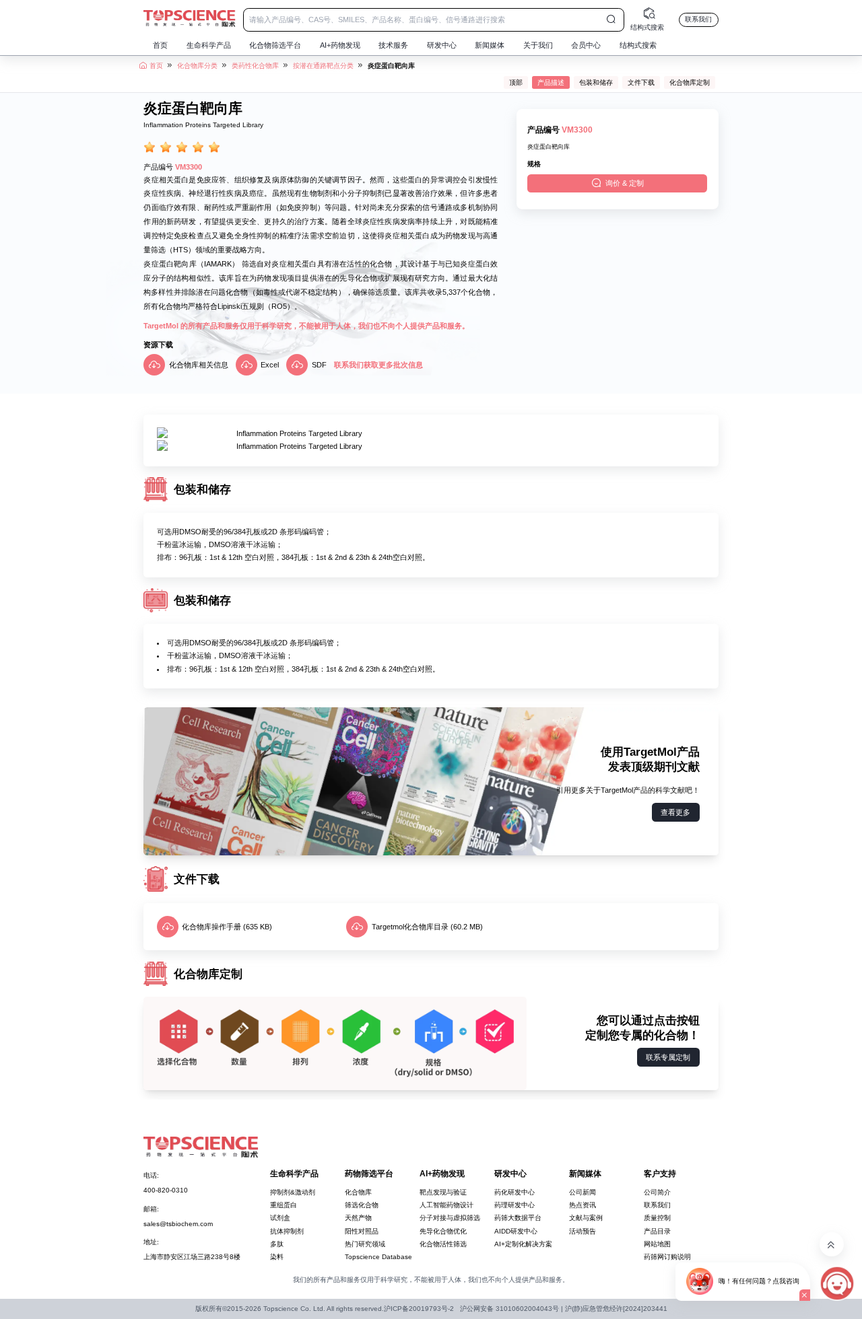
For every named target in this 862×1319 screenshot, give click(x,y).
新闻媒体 (489, 45)
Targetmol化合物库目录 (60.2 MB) (427, 927)
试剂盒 (280, 1217)
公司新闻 (582, 1192)
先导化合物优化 (443, 1231)
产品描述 (550, 82)
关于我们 (538, 45)
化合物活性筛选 (443, 1244)
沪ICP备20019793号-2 (419, 1308)
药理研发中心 (514, 1205)
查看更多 (675, 812)
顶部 (516, 82)
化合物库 (358, 1192)
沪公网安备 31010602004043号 (509, 1308)
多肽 (277, 1244)
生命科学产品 (209, 45)
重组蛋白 (283, 1205)
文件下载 (641, 82)
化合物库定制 (689, 82)
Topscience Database (378, 1256)
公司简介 (657, 1192)
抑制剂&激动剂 (292, 1192)
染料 (277, 1256)
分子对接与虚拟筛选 (450, 1217)
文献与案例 (586, 1217)
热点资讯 (582, 1205)
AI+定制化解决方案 (523, 1244)
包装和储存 (596, 82)
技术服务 (393, 45)
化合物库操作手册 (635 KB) (227, 927)
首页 (160, 45)
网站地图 (657, 1244)
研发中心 (442, 45)
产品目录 (657, 1231)
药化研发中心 (514, 1192)
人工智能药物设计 (446, 1205)
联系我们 (698, 19)
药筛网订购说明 (667, 1256)
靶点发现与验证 (443, 1192)
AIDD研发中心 (515, 1231)
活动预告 (582, 1231)
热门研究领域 (365, 1244)
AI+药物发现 (340, 45)
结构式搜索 (638, 45)
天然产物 (358, 1217)
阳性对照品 (361, 1231)
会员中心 (586, 45)
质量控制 (657, 1217)
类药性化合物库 (255, 65)
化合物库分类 (197, 65)
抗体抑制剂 (287, 1231)
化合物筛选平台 (275, 45)
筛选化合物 (361, 1205)
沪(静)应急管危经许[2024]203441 (616, 1308)
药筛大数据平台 (517, 1217)
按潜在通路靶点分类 (323, 65)
